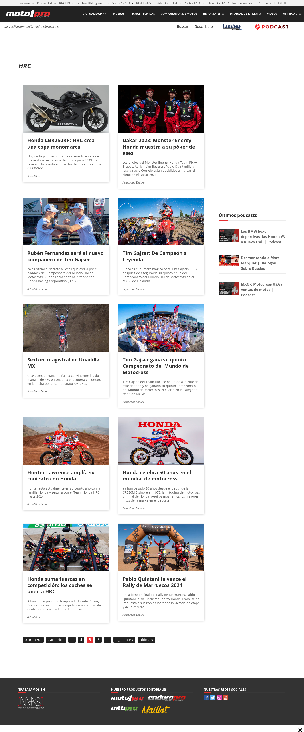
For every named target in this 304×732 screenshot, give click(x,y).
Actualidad (92, 14)
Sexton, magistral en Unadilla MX (63, 362)
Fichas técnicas (142, 14)
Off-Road (290, 14)
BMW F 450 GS (216, 3)
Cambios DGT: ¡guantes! (91, 3)
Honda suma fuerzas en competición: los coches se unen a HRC (59, 585)
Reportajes (212, 14)
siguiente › (124, 639)
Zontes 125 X (192, 3)
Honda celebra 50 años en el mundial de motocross (157, 475)
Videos (272, 14)
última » (146, 639)
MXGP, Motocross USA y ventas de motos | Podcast (262, 289)
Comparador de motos (179, 14)
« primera (33, 639)
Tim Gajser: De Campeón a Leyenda (155, 256)
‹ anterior (56, 639)
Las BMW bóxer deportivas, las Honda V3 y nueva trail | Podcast (263, 236)
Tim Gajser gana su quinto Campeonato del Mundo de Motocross (156, 365)
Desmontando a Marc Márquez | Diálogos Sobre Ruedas (260, 263)
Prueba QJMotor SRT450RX (53, 3)
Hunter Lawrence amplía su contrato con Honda (61, 475)
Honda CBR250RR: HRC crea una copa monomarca (61, 143)
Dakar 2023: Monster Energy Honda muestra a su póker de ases (159, 146)
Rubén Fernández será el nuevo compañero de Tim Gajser (65, 256)
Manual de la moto (245, 14)
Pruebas (118, 14)
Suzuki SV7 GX (121, 3)
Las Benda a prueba (244, 3)
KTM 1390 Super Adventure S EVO (157, 3)
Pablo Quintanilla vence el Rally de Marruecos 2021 (155, 581)
